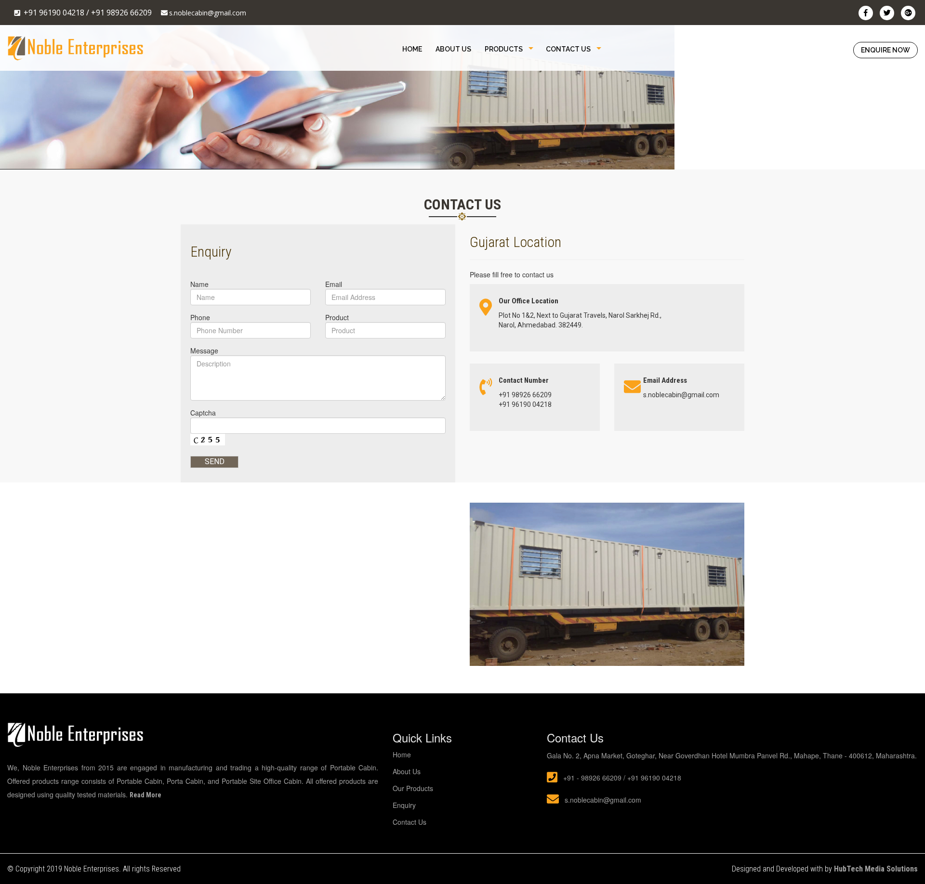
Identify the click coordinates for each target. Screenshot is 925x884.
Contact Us (568, 49)
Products (504, 49)
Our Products (413, 788)
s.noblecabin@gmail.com (207, 12)
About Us (453, 49)
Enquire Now (885, 50)
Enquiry (404, 805)
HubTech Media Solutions (876, 868)
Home (412, 49)
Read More (145, 795)
